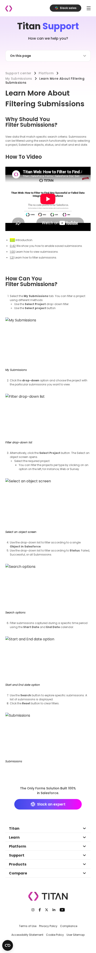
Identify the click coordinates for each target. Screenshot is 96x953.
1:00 (12, 252)
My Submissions (18, 78)
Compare (18, 873)
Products (17, 864)
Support (16, 855)
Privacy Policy (48, 926)
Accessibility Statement (27, 935)
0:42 (13, 246)
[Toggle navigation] (89, 8)
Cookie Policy (55, 935)
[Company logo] (8, 9)
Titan (14, 828)
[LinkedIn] (54, 910)
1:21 (12, 257)
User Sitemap (76, 935)
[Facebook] (40, 910)
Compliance (68, 926)
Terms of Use (27, 926)
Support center (18, 73)
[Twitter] (46, 910)
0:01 (12, 240)
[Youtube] (62, 910)
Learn (14, 837)
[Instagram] (33, 910)
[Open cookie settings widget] (7, 945)
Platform (46, 73)
